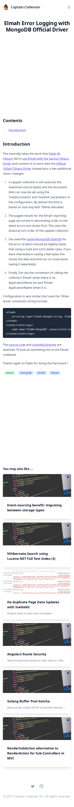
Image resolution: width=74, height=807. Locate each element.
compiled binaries (44, 345)
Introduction (17, 130)
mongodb (26, 372)
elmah (41, 372)
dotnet (10, 372)
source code (17, 345)
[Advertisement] (37, 72)
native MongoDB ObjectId (44, 239)
